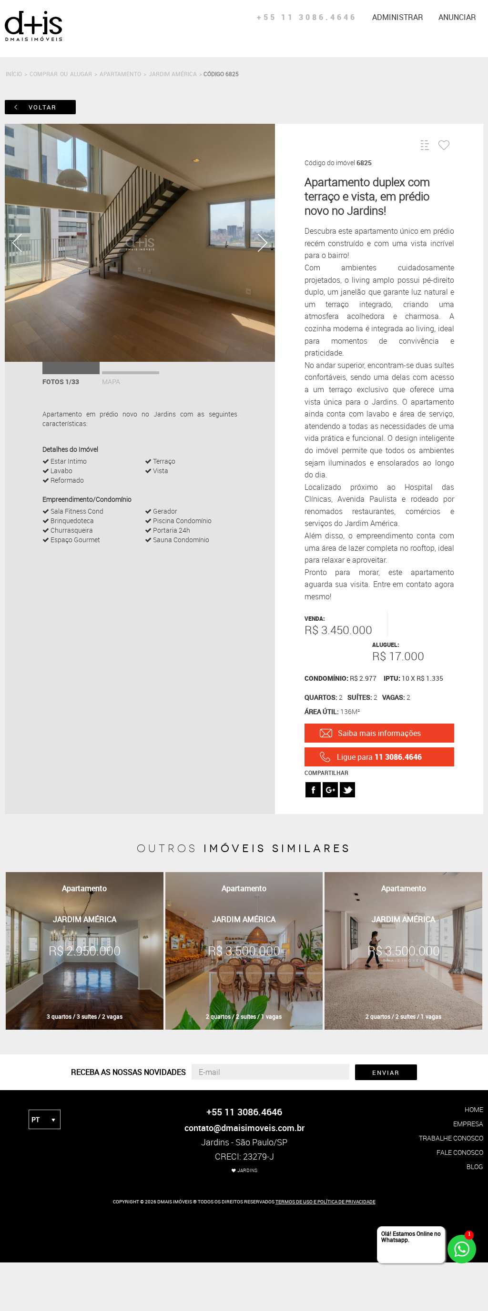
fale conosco (460, 1152)
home (474, 1109)
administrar (397, 17)
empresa (468, 1123)
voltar (43, 107)
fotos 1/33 (60, 381)
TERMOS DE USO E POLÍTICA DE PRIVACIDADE (325, 1201)
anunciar (457, 17)
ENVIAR (386, 1072)
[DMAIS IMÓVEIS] (33, 39)
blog (475, 1166)
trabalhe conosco (451, 1137)
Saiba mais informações (379, 733)
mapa (111, 381)
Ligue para (379, 757)
